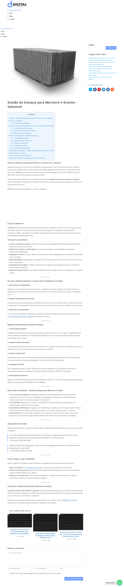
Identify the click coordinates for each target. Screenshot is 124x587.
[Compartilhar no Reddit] (112, 89)
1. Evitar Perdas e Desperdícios (21, 128)
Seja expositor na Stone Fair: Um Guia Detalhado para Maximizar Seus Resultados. (20, 531)
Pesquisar (91, 45)
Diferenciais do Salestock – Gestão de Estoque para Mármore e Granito (31, 150)
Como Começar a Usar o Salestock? (20, 155)
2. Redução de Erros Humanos (21, 141)
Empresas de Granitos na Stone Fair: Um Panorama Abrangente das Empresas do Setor (71, 534)
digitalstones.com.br (34, 468)
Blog (3, 34)
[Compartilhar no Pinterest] (99, 89)
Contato (4, 36)
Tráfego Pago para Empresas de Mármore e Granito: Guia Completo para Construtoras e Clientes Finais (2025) (100, 69)
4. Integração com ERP (19, 145)
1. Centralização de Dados (20, 138)
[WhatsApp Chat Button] (119, 582)
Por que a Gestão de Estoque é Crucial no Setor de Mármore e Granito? (31, 126)
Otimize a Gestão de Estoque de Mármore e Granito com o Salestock (30, 118)
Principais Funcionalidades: (20, 123)
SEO (3, 31)
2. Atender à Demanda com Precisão (23, 131)
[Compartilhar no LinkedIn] (103, 89)
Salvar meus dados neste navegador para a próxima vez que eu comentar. (35, 573)
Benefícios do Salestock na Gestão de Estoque (23, 136)
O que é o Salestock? (16, 121)
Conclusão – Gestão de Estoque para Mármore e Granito (27, 158)
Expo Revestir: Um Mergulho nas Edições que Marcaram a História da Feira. (45, 536)
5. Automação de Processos (20, 148)
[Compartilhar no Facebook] (95, 89)
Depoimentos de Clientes (17, 153)
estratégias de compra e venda (21, 316)
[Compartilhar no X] (90, 89)
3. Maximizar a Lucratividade (21, 133)
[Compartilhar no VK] (108, 89)
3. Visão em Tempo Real (19, 143)
